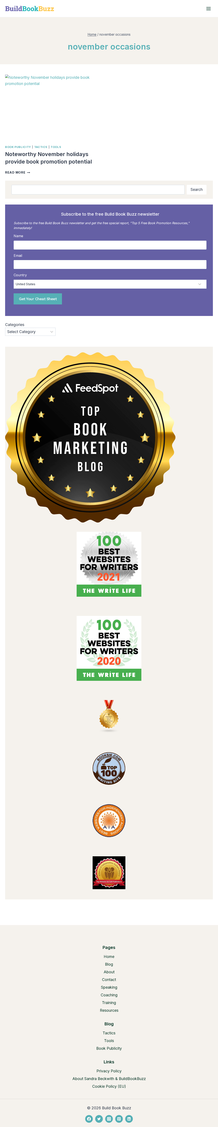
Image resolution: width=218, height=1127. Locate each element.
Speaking (109, 987)
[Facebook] (89, 1119)
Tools (56, 147)
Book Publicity (18, 147)
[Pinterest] (119, 1119)
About (109, 972)
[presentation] (55, 108)
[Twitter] (99, 1119)
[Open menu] (208, 8)
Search (197, 189)
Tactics (40, 147)
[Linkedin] (129, 1119)
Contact (109, 979)
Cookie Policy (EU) (109, 1086)
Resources (109, 1010)
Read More (17, 172)
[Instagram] (109, 1119)
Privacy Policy (109, 1071)
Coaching (109, 995)
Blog (109, 964)
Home (109, 956)
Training (109, 1002)
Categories (14, 324)
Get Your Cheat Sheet (38, 299)
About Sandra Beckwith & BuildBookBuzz (109, 1078)
